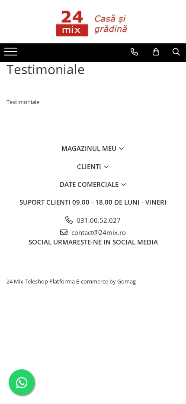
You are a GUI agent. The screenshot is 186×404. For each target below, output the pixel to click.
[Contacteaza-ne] (134, 52)
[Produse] (11, 54)
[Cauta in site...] (176, 52)
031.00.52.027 (98, 220)
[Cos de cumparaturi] (156, 52)
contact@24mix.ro (98, 232)
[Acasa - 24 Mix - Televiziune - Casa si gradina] (93, 22)
